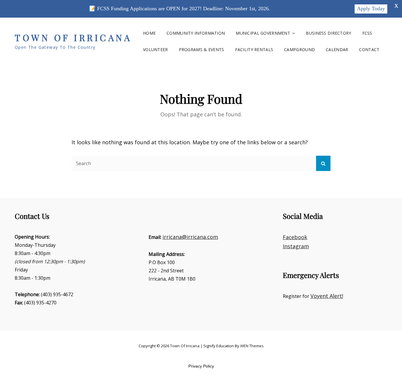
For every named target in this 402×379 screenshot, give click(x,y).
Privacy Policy (201, 366)
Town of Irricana (73, 37)
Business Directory (328, 33)
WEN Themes (252, 345)
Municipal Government (263, 33)
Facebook (295, 237)
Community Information (196, 33)
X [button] (396, 6)
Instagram (296, 246)
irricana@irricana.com (190, 236)
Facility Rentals (254, 49)
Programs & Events (201, 49)
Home (149, 33)
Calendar (337, 49)
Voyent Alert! (326, 295)
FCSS (367, 33)
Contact (369, 49)
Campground (299, 49)
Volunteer (155, 49)
